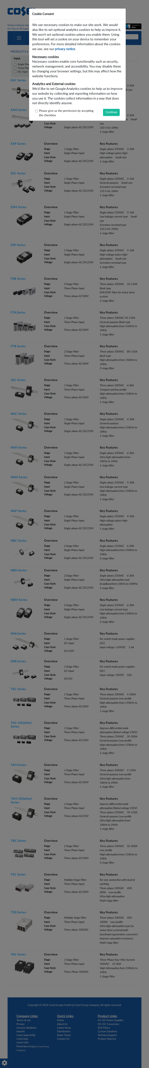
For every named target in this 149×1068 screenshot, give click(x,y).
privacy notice (65, 49)
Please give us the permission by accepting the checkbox (66, 113)
